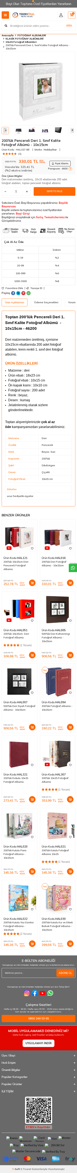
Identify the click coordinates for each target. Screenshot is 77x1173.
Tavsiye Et (36, 288)
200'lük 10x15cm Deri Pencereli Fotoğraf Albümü (15, 565)
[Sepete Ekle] (32, 583)
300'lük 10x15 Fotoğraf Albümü (55, 780)
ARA (69, 25)
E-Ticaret (26, 1169)
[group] (38, 88)
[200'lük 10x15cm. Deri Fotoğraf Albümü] (19, 609)
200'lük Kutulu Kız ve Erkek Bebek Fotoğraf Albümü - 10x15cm (57, 926)
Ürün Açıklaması (14, 302)
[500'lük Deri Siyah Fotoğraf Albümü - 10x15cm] (19, 681)
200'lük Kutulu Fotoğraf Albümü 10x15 (55, 852)
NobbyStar (50, 149)
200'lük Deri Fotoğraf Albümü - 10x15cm (54, 563)
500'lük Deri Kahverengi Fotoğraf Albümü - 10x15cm (56, 637)
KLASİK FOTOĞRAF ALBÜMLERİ (24, 38)
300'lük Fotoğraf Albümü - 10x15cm (57, 707)
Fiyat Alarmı (61, 163)
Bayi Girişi (23, 213)
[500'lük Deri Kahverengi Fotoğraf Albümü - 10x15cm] (57, 609)
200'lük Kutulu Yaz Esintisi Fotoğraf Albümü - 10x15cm (18, 926)
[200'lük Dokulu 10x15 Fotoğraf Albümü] (19, 753)
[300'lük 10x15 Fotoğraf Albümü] (57, 753)
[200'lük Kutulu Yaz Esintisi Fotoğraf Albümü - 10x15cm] (19, 897)
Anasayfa (8, 35)
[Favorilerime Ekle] (32, 548)
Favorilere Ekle (14, 288)
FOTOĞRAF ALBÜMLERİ (31, 35)
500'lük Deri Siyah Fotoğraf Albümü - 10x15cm (19, 707)
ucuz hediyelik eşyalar (20, 496)
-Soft (16, 1169)
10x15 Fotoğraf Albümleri (21, 41)
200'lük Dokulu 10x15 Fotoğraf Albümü (15, 780)
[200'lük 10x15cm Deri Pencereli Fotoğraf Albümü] (19, 537)
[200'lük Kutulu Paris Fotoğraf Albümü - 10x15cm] (19, 825)
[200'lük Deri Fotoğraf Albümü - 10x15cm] (57, 537)
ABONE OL (65, 973)
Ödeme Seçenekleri (46, 302)
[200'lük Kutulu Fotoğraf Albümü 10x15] (57, 825)
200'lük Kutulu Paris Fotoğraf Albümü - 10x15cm (14, 854)
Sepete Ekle (54, 191)
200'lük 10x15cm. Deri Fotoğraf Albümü (16, 635)
